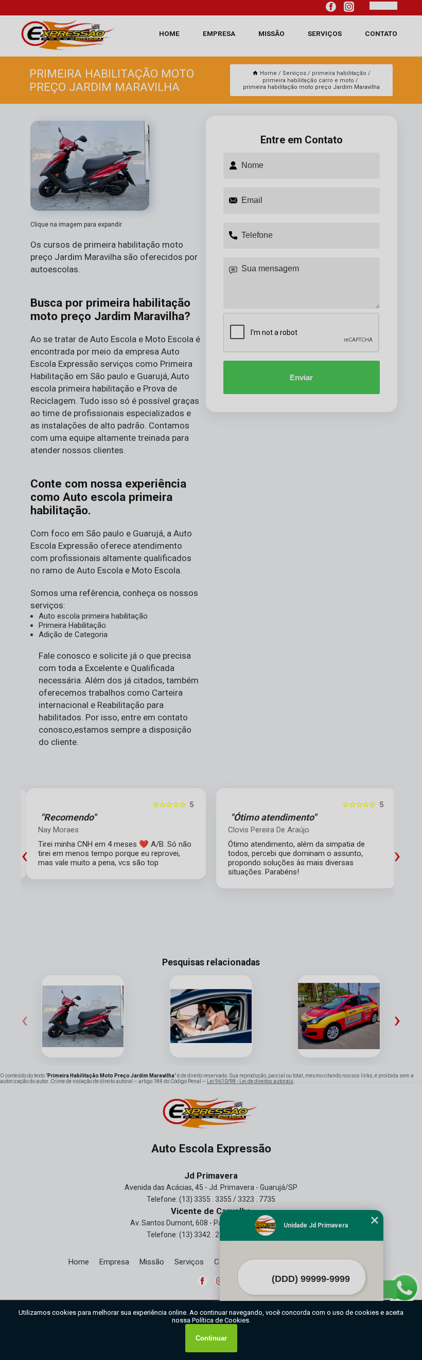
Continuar (211, 1338)
